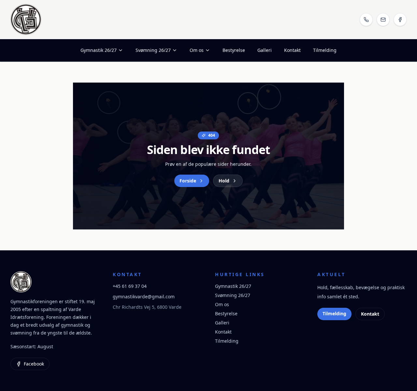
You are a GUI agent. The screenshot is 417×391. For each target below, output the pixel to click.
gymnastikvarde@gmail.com (144, 296)
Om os (197, 50)
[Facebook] (400, 19)
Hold (224, 181)
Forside (188, 181)
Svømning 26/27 (153, 50)
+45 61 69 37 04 (130, 286)
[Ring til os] (366, 19)
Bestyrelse (234, 50)
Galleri (264, 50)
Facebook (34, 364)
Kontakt (292, 50)
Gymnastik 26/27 (98, 50)
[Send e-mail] (383, 19)
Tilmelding (325, 50)
